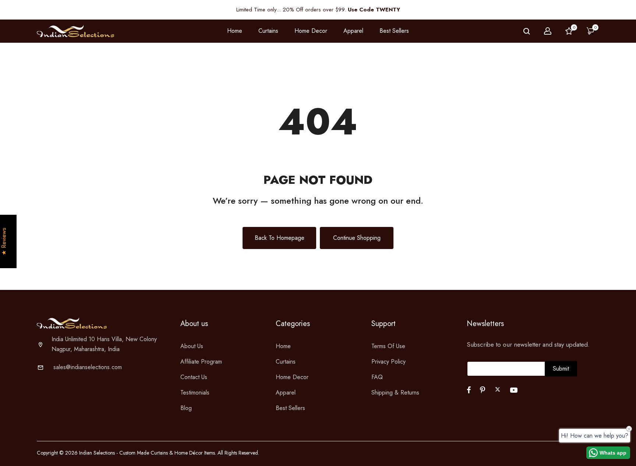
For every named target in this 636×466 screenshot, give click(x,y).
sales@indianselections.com (87, 367)
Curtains (286, 361)
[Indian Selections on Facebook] (469, 390)
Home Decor (292, 377)
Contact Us (193, 377)
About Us (191, 346)
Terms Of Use (388, 346)
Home (234, 31)
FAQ (377, 377)
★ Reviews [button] (4, 241)
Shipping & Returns (395, 392)
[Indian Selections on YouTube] (513, 390)
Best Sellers (394, 31)
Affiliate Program (201, 361)
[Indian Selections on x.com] (497, 389)
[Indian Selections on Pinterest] (482, 390)
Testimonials (194, 392)
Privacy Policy (388, 361)
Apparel (286, 392)
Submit (561, 368)
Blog (186, 408)
